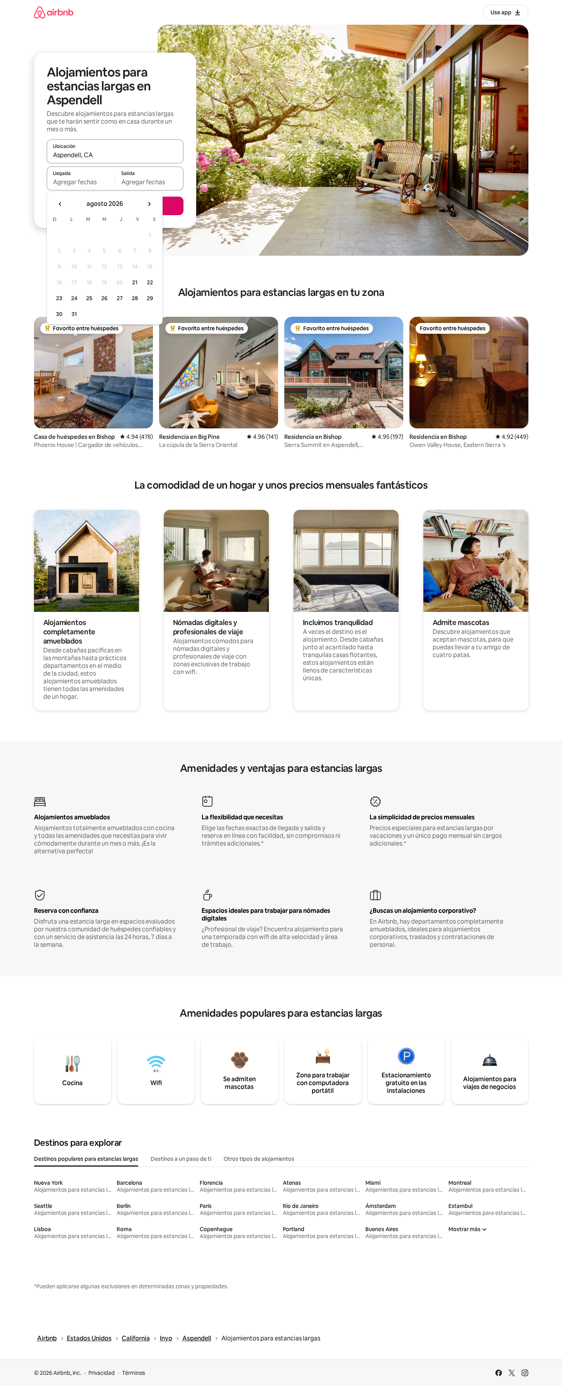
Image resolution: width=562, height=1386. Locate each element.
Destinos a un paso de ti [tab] (181, 1158)
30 (59, 314)
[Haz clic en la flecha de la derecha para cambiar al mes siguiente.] (149, 204)
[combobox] (115, 155)
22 (150, 282)
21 (135, 282)
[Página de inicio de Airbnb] (53, 12)
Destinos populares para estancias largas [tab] (86, 1158)
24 (74, 298)
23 (59, 298)
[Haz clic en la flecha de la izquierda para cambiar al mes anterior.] (60, 204)
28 (135, 298)
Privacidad (101, 1372)
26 (104, 298)
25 (89, 298)
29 (150, 298)
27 (120, 298)
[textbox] (81, 182)
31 (74, 314)
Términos (133, 1372)
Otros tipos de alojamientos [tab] (259, 1158)
